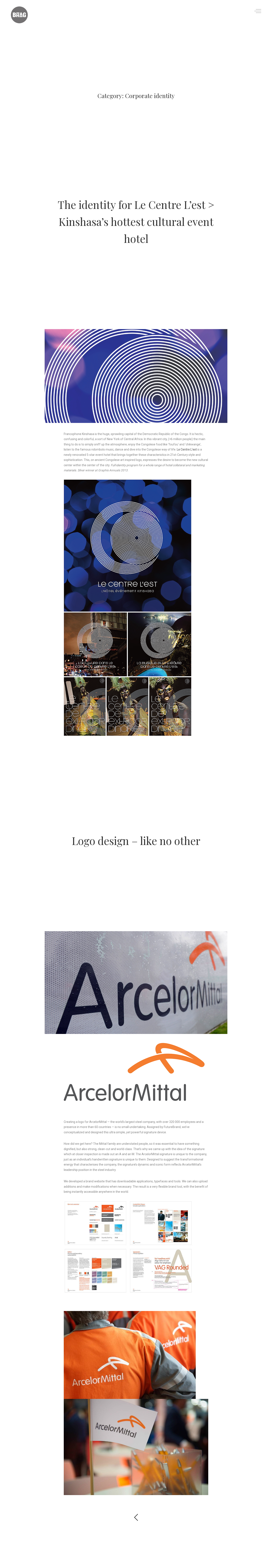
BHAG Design (149, 255)
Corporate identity (122, 188)
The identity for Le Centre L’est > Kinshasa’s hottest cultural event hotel (136, 221)
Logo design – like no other (136, 841)
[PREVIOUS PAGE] (136, 1518)
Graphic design (152, 188)
